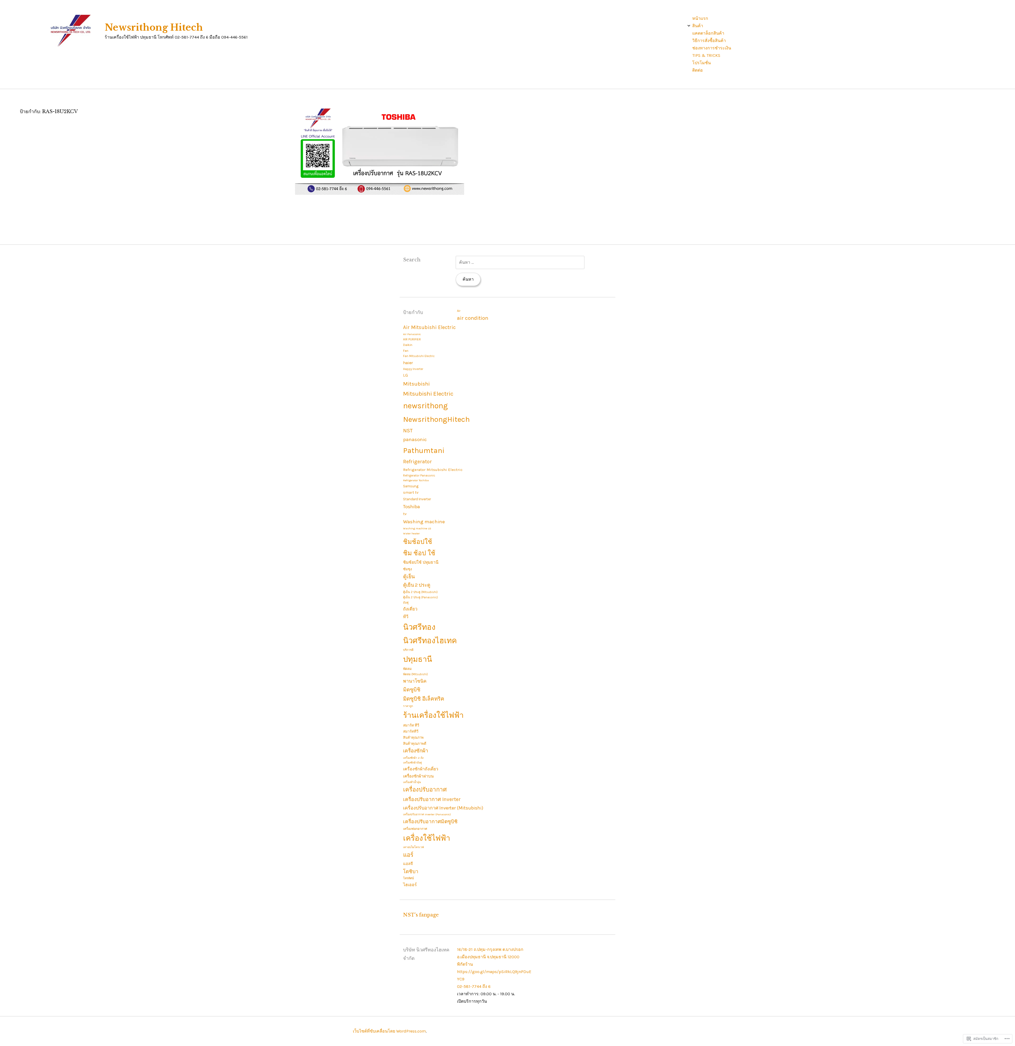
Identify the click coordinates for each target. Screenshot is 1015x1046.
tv (405, 514)
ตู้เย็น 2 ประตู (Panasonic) (420, 597)
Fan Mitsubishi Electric (419, 356)
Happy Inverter (413, 369)
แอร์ (408, 854)
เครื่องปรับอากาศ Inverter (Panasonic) (427, 814)
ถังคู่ (406, 602)
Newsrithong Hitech (154, 27)
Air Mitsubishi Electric (429, 327)
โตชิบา (410, 871)
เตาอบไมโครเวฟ (413, 847)
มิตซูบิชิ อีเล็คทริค (423, 699)
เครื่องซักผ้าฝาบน (418, 776)
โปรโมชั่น (701, 62)
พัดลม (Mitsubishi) (415, 674)
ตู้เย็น (409, 576)
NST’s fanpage (421, 915)
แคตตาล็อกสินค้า (708, 33)
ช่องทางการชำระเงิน (711, 47)
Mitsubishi (416, 384)
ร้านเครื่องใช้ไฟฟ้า (433, 715)
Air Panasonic (412, 334)
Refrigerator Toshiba (416, 480)
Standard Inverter (417, 499)
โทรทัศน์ (408, 878)
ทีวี (405, 616)
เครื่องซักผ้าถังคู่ (412, 762)
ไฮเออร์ (410, 884)
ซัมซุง (407, 569)
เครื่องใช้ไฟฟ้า (426, 838)
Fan (405, 351)
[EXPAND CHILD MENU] (688, 25)
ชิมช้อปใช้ (417, 541)
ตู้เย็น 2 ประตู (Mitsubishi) (420, 592)
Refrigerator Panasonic (419, 475)
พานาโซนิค (415, 681)
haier (408, 362)
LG (405, 375)
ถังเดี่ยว (410, 609)
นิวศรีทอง (419, 627)
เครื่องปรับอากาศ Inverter (432, 799)
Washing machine (424, 522)
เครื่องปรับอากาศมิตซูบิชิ (430, 821)
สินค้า (697, 25)
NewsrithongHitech (436, 419)
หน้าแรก (700, 18)
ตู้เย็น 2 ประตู (416, 585)
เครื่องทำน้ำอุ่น (412, 782)
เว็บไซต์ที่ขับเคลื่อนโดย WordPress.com (389, 1031)
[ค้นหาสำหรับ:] (520, 262)
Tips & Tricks (706, 55)
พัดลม (407, 669)
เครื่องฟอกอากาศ (415, 829)
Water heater (411, 533)
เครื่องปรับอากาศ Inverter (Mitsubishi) (443, 808)
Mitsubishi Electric (428, 393)
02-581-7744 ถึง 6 (474, 986)
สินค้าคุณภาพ (413, 737)
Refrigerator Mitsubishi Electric (433, 469)
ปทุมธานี (417, 659)
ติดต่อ (697, 70)
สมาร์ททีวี (410, 731)
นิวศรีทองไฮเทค (430, 640)
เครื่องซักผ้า (415, 751)
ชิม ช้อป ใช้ (419, 553)
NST (408, 430)
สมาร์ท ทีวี (411, 725)
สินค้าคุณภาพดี (414, 744)
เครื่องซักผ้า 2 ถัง (413, 758)
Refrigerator (417, 462)
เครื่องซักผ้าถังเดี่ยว (420, 768)
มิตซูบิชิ (411, 690)
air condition (472, 318)
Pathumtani (424, 450)
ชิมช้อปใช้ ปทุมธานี (421, 562)
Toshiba (411, 507)
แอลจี (408, 863)
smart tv (410, 492)
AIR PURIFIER (412, 339)
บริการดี (408, 650)
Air (458, 311)
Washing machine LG (417, 528)
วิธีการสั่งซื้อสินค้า (709, 40)
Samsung (410, 486)
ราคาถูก (408, 706)
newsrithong (425, 405)
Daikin (407, 345)
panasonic (415, 439)
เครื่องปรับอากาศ (425, 789)
